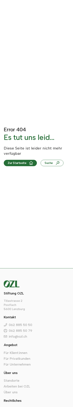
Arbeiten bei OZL (17, 386)
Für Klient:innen (15, 353)
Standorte (11, 380)
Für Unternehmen (17, 364)
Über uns (11, 392)
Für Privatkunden (17, 359)
